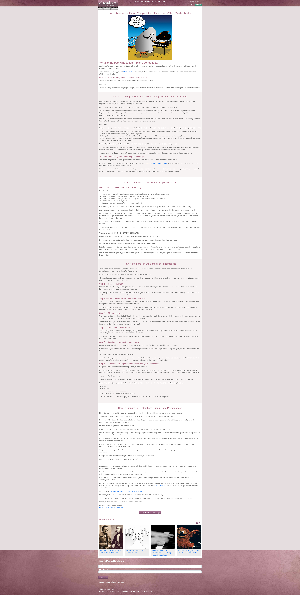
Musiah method (129, 72)
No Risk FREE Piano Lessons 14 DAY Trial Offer (127, 491)
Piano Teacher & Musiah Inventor (111, 507)
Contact (101, 582)
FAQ (148, 4)
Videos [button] (151, 4)
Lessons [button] (142, 4)
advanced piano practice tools (156, 163)
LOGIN (191, 4)
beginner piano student (115, 472)
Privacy (121, 582)
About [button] (136, 4)
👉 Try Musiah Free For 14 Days (150, 513)
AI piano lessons (160, 485)
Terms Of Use (111, 582)
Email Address (103, 569)
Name (100, 564)
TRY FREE (198, 4)
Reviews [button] (164, 4)
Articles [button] (157, 4)
